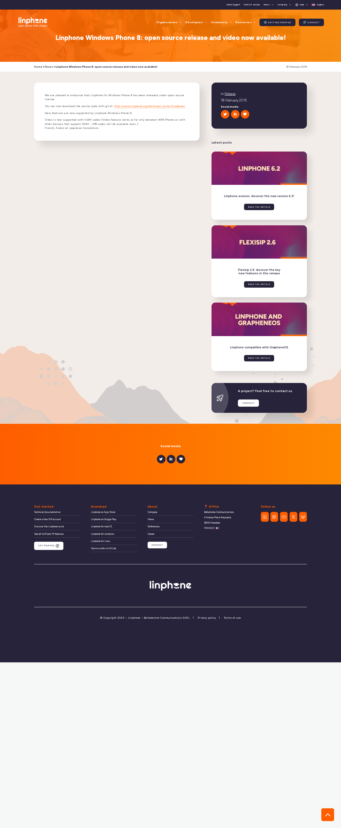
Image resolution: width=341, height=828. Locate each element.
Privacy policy (207, 617)
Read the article (259, 207)
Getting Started (279, 22)
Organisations (166, 22)
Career (151, 533)
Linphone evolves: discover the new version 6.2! (259, 196)
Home (38, 66)
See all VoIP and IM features (49, 533)
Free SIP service (251, 4)
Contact (313, 22)
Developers (194, 22)
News (266, 4)
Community (219, 22)
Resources (243, 22)
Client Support (233, 4)
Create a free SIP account (47, 519)
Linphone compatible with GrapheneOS (259, 347)
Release (230, 94)
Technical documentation (47, 512)
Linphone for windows (102, 533)
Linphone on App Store (103, 512)
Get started (46, 545)
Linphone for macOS (101, 526)
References (154, 526)
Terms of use (232, 617)
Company (282, 4)
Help (301, 4)
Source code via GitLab (103, 548)
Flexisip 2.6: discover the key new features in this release (259, 271)
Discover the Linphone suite (49, 526)
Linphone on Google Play (103, 519)
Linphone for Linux (100, 541)
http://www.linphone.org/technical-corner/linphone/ (149, 106)
